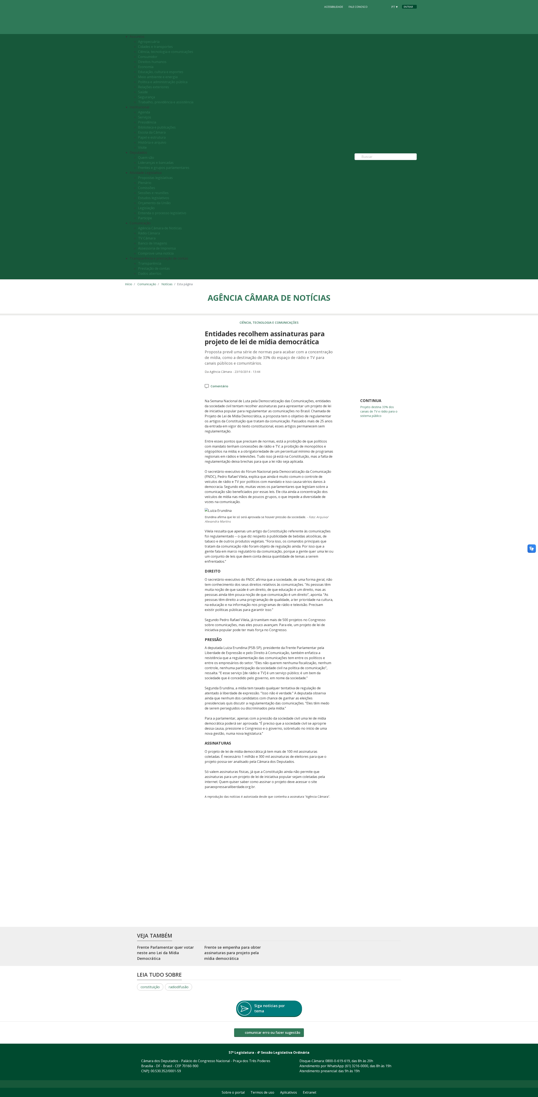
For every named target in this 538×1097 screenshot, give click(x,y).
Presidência (147, 122)
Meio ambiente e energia (158, 77)
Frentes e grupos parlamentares (163, 167)
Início (128, 284)
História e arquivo (152, 142)
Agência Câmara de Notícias (160, 228)
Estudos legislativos (153, 198)
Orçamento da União (154, 203)
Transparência (149, 263)
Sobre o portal (233, 1092)
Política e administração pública (162, 82)
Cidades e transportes (155, 46)
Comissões (146, 187)
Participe (145, 218)
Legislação (146, 208)
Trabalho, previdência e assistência (165, 102)
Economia (145, 66)
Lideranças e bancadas (156, 162)
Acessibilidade (333, 7)
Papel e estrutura (152, 137)
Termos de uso (262, 1092)
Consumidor (147, 56)
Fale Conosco (358, 7)
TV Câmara (147, 238)
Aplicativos (288, 1092)
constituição (150, 987)
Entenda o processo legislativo (162, 213)
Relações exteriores (153, 87)
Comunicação (146, 284)
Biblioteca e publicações (157, 127)
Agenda (144, 112)
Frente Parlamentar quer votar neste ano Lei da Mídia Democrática (165, 953)
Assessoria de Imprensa (157, 248)
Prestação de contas (154, 268)
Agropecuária (149, 41)
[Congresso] (376, 6)
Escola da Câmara (152, 132)
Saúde (143, 92)
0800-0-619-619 (337, 1061)
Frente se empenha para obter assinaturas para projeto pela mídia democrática (232, 953)
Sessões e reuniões (153, 192)
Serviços (144, 117)
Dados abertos (149, 273)
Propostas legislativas (155, 177)
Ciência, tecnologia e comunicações (165, 51)
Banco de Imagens (152, 243)
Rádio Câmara (149, 233)
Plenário (144, 182)
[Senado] (384, 6)
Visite (142, 147)
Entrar (408, 7)
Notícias (167, 284)
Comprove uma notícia (156, 253)
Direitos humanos (152, 61)
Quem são (146, 157)
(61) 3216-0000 (356, 1066)
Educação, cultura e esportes (160, 72)
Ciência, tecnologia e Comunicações (269, 323)
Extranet (309, 1092)
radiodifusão (179, 987)
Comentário (219, 386)
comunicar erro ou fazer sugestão (272, 1032)
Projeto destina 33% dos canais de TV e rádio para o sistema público (378, 411)
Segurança (146, 97)
